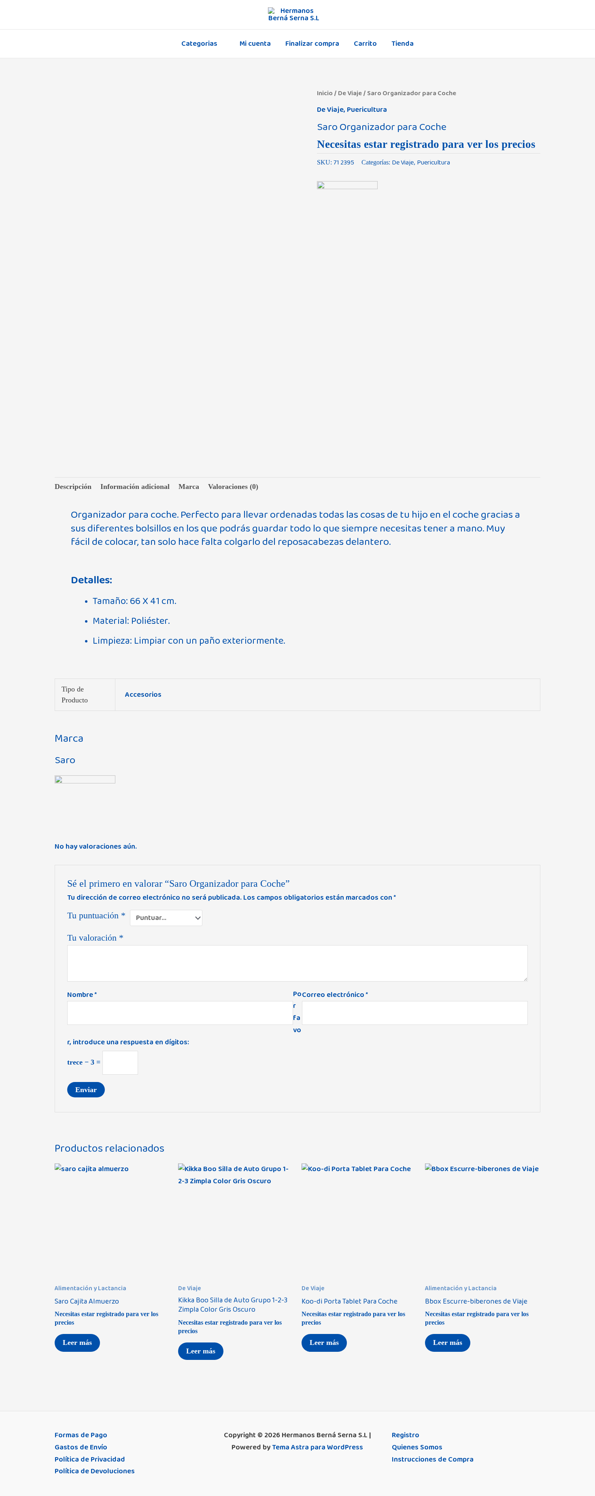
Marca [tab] (188, 486)
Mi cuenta (255, 43)
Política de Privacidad (90, 1459)
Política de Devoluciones (95, 1471)
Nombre (82, 995)
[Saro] (347, 209)
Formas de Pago (81, 1435)
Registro (405, 1435)
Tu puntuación (96, 915)
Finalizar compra (312, 43)
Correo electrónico (335, 995)
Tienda (402, 43)
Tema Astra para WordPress (317, 1447)
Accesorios (143, 694)
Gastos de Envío (81, 1447)
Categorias (199, 43)
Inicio (325, 93)
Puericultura (367, 109)
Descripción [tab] (73, 486)
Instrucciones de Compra (433, 1459)
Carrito (365, 43)
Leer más (77, 1342)
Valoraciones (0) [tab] (233, 486)
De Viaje (350, 93)
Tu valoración (95, 938)
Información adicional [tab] (135, 486)
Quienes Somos (417, 1447)
